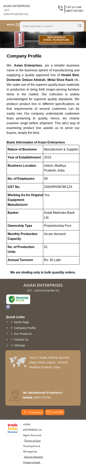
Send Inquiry (35, 412)
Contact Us (21, 339)
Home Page (21, 322)
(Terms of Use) (32, 440)
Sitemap (19, 345)
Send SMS (57, 412)
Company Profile (25, 328)
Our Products (23, 334)
